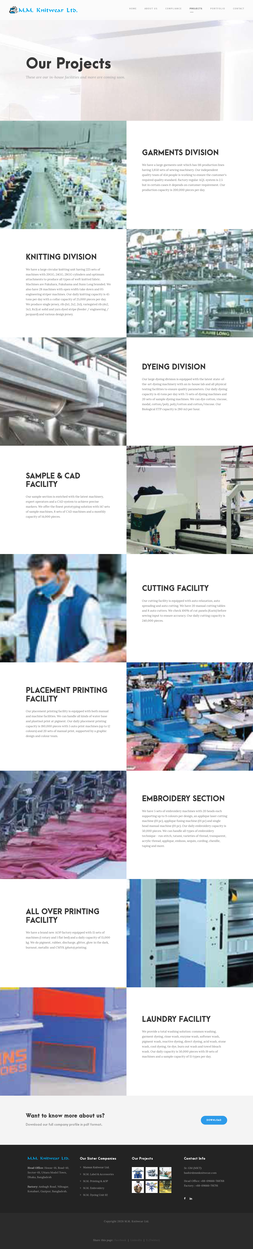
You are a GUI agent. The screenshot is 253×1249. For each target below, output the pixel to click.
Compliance (173, 8)
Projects (196, 8)
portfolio (217, 8)
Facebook (120, 1240)
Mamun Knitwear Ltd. (96, 1167)
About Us (151, 8)
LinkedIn (136, 1240)
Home (133, 8)
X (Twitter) (153, 1240)
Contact (238, 8)
